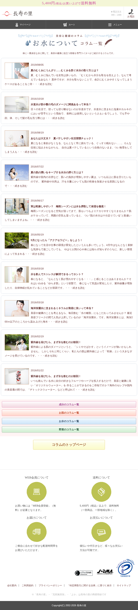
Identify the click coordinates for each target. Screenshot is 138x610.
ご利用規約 (27, 585)
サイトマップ (124, 585)
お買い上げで (69, 3)
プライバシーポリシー (50, 585)
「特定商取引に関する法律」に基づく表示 (89, 585)
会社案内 (12, 585)
